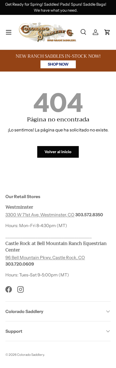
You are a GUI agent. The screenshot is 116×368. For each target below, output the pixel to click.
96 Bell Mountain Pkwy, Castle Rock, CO (45, 257)
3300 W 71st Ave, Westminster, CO (39, 214)
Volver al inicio (58, 151)
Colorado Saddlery (30, 355)
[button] (107, 32)
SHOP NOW (58, 64)
